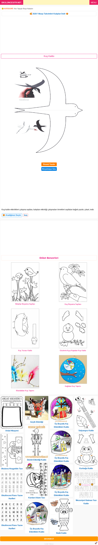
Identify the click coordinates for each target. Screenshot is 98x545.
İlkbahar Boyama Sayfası (25, 304)
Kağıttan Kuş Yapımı (73, 386)
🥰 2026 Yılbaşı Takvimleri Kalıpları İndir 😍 (49, 14)
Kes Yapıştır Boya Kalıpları (23, 9)
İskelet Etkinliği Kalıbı (36, 460)
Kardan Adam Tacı (36, 498)
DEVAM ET (49, 539)
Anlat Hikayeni (12, 431)
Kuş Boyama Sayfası (73, 304)
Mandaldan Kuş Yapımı (25, 391)
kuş (25, 215)
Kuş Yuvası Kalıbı (25, 350)
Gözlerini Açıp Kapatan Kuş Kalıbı (73, 350)
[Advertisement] (49, 34)
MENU (94, 3)
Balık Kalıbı (61, 533)
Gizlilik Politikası (49, 544)
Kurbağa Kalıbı (86, 468)
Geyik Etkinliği (36, 422)
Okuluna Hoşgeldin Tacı (12, 469)
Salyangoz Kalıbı (86, 431)
